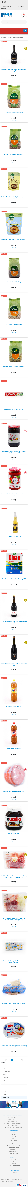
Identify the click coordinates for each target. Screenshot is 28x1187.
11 (21, 1060)
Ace (3, 1066)
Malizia (4, 1074)
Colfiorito (5, 1088)
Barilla (4, 1068)
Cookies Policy (14, 1143)
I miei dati (15, 1172)
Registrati (22, 6)
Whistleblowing (14, 1153)
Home (14, 1132)
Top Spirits (14, 1159)
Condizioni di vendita (14, 1151)
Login (21, 3)
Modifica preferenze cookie (14, 1145)
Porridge (5, 1091)
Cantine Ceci (5, 1077)
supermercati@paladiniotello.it (14, 1123)
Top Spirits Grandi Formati (14, 1161)
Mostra (5, 1097)
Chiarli (4, 1086)
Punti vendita (14, 1140)
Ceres (4, 1083)
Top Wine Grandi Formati (14, 1165)
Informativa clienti (14, 1147)
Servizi (14, 1136)
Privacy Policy (14, 1142)
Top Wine (14, 1163)
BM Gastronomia (6, 1071)
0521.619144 (15, 1121)
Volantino (14, 1138)
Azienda (14, 1134)
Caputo (4, 1080)
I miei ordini (15, 1174)
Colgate (4, 1094)
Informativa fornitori (14, 1149)
